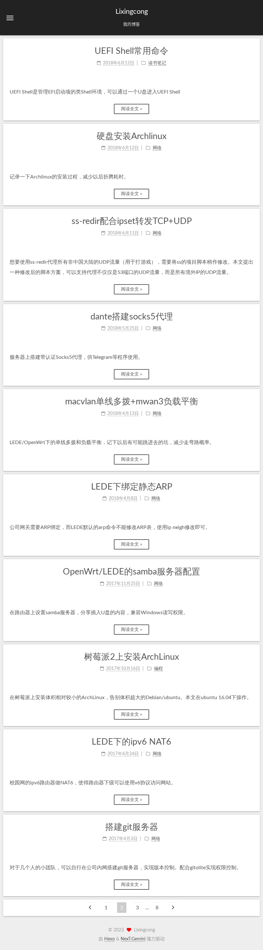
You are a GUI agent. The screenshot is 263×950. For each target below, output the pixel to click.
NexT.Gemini (133, 939)
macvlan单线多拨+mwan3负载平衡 (131, 401)
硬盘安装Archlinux (131, 136)
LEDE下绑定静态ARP (131, 487)
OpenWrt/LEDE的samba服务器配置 (131, 571)
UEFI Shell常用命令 (131, 51)
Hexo (109, 939)
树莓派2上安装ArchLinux (131, 657)
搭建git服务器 (131, 827)
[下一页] (173, 907)
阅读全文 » (131, 109)
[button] (10, 17)
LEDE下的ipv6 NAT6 (131, 742)
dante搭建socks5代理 (131, 316)
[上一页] (90, 907)
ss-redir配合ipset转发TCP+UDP (132, 221)
